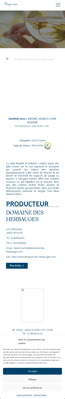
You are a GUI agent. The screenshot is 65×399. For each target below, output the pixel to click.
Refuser (32, 379)
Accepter (32, 371)
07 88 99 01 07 (35, 333)
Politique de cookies (24, 394)
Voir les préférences (32, 388)
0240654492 (17, 237)
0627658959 (19, 242)
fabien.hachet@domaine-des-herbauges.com (25, 249)
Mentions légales (40, 394)
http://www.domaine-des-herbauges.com (34, 256)
